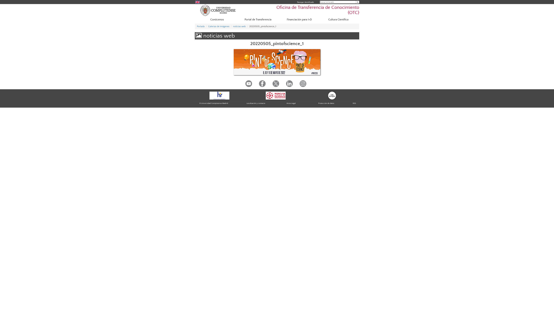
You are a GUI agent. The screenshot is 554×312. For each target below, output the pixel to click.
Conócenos (217, 19)
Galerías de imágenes (218, 26)
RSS (354, 103)
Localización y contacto (256, 103)
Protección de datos (326, 103)
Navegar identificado (305, 2)
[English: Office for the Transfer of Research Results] (197, 2)
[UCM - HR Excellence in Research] (219, 95)
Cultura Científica (338, 19)
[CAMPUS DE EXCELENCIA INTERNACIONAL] (276, 95)
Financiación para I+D (299, 19)
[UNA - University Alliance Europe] (332, 95)
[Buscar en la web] (357, 2)
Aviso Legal (291, 103)
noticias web (239, 26)
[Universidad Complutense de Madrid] (218, 10)
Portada (201, 26)
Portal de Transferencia (258, 19)
